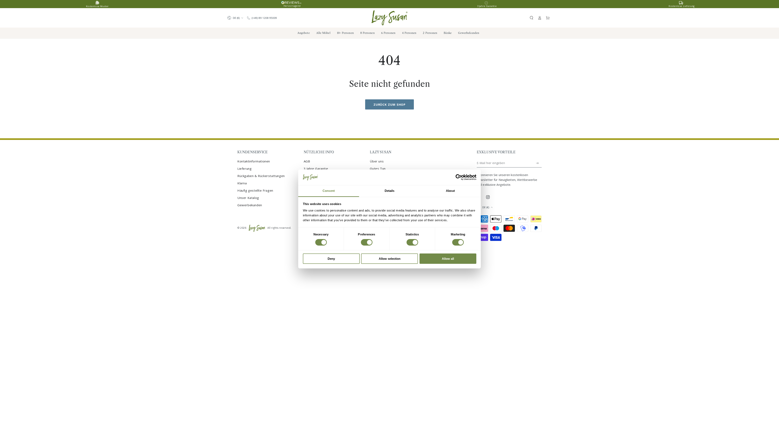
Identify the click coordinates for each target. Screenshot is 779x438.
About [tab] (450, 190)
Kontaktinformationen (253, 161)
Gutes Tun (377, 168)
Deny (331, 258)
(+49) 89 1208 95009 (264, 18)
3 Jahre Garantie (316, 168)
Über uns (377, 161)
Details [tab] (390, 190)
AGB (307, 161)
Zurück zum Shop (389, 104)
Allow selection (389, 258)
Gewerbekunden (249, 205)
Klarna (242, 183)
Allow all (448, 258)
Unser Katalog (248, 198)
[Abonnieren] (537, 163)
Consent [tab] (329, 190)
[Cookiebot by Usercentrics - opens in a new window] (458, 177)
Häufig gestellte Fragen (255, 190)
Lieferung (244, 168)
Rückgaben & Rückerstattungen (261, 176)
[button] (531, 17)
